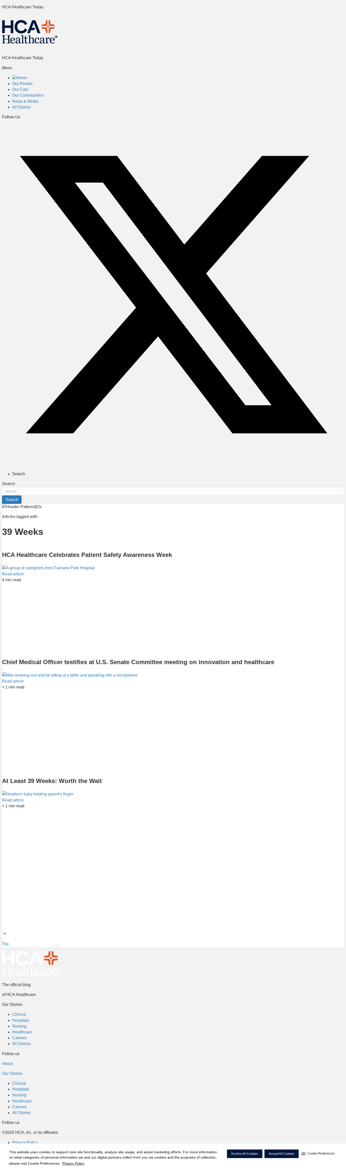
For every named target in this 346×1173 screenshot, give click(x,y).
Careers (19, 1038)
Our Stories (12, 1073)
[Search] (342, 17)
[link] (19, 78)
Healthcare (22, 1032)
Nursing (19, 1026)
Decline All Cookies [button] (244, 1154)
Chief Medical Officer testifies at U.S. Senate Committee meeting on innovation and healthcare (138, 662)
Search (8, 484)
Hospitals (20, 1020)
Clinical (19, 1014)
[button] (318, 1153)
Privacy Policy (73, 1163)
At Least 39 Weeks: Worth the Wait (52, 780)
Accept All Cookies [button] (281, 1154)
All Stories (21, 1043)
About (7, 1063)
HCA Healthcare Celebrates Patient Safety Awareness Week (87, 554)
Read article (13, 574)
